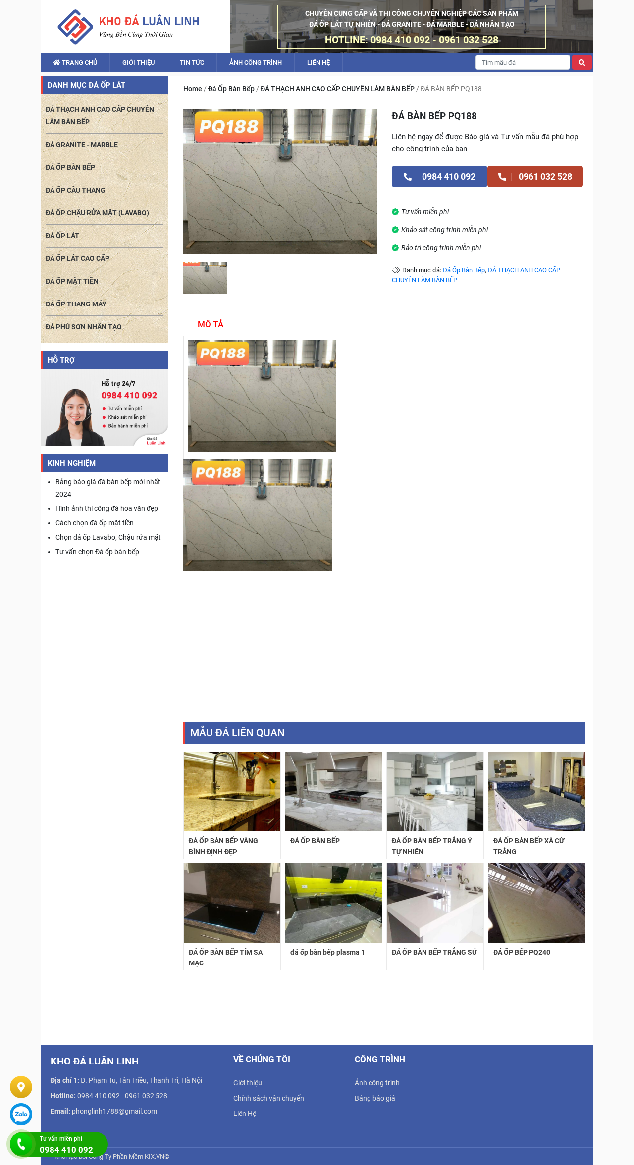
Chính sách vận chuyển (268, 1098)
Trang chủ (78, 62)
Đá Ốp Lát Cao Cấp (77, 258)
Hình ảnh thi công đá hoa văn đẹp (106, 508)
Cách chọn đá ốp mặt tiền (94, 523)
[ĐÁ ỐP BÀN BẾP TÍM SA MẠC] (232, 902)
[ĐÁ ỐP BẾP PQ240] (536, 902)
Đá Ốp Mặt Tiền (72, 281)
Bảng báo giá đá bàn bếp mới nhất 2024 (107, 488)
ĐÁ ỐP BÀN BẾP (315, 841)
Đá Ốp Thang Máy (76, 304)
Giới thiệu (138, 62)
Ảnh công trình (255, 62)
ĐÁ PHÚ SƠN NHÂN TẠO (84, 327)
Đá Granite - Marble (82, 145)
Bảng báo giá (375, 1098)
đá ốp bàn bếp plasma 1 (327, 952)
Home (192, 89)
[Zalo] (21, 1114)
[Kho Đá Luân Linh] (128, 27)
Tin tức (192, 62)
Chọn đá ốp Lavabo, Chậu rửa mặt (108, 537)
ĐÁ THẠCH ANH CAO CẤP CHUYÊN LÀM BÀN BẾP (338, 89)
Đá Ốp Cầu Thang (76, 190)
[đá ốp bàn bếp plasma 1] (333, 902)
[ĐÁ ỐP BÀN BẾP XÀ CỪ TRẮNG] (536, 791)
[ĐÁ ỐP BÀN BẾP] (333, 791)
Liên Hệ (318, 62)
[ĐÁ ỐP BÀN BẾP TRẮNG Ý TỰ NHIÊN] (435, 791)
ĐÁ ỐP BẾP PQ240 (521, 952)
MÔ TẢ (210, 324)
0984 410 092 (449, 176)
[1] (205, 278)
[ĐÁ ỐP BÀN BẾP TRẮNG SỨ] (435, 902)
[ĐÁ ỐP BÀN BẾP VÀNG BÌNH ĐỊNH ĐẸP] (232, 791)
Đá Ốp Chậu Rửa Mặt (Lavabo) (97, 213)
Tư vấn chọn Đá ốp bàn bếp (97, 552)
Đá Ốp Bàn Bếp (231, 89)
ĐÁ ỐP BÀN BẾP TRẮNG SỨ (434, 952)
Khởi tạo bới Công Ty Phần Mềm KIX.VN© (111, 1156)
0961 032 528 (544, 176)
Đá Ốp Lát (62, 236)
